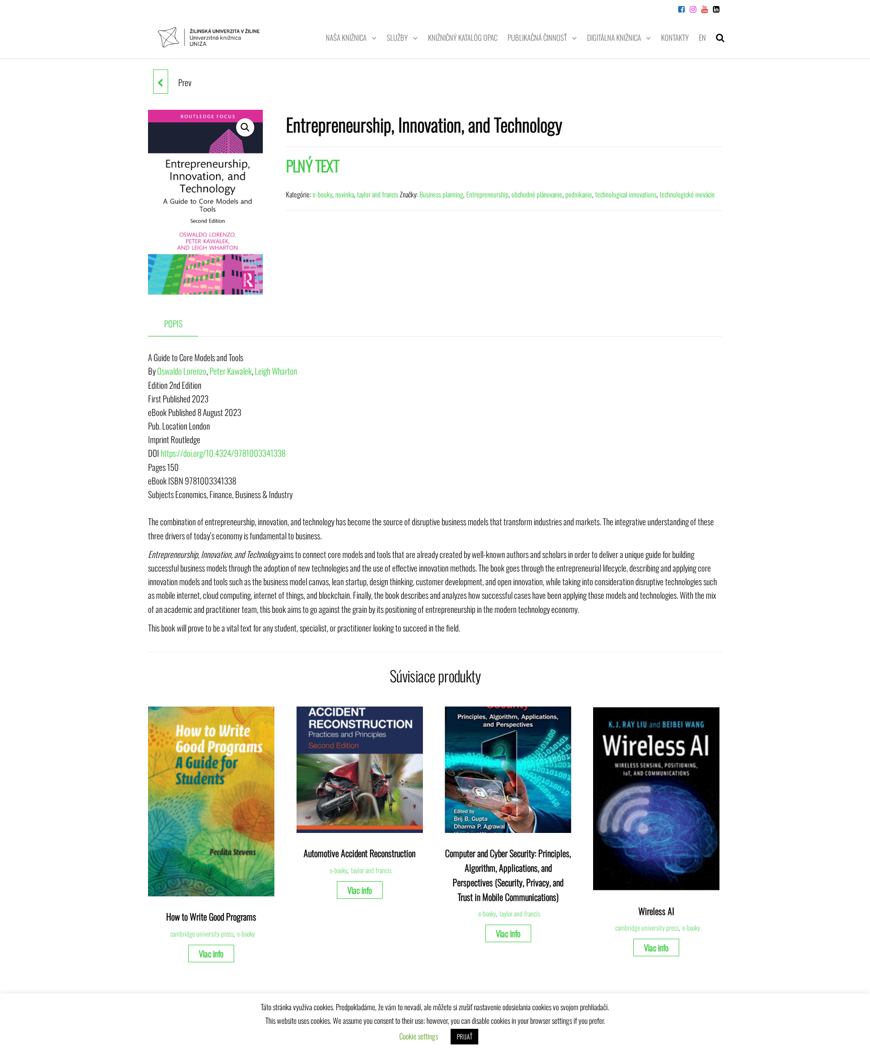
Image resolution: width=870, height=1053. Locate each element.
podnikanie (578, 194)
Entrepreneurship (487, 194)
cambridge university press (202, 934)
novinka (344, 194)
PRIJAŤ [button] (464, 1036)
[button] (245, 127)
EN (702, 37)
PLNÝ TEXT (312, 165)
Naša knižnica (346, 37)
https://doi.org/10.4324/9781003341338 (223, 453)
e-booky (322, 194)
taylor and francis (377, 194)
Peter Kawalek (230, 371)
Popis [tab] (173, 323)
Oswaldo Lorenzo (181, 371)
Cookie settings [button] (418, 1035)
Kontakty (675, 37)
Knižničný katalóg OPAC (462, 37)
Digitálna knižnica (614, 37)
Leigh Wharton (276, 371)
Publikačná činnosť (537, 37)
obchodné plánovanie (537, 194)
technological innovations (626, 194)
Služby (397, 37)
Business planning (441, 194)
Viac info (211, 953)
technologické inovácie (687, 194)
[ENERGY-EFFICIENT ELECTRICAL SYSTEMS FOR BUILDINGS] (160, 81)
